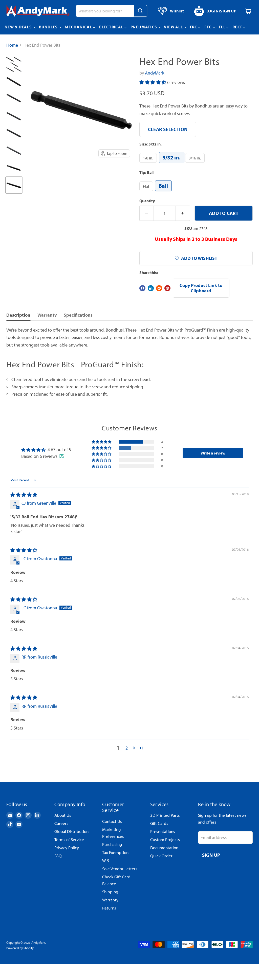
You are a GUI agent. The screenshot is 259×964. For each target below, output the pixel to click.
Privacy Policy (66, 847)
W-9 (105, 860)
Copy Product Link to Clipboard (201, 288)
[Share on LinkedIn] (151, 288)
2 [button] (126, 748)
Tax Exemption (115, 852)
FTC (208, 26)
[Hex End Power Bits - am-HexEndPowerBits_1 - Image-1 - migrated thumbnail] (14, 64)
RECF (237, 26)
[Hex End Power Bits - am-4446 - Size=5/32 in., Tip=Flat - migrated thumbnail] (14, 133)
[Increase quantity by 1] (183, 213)
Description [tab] (18, 315)
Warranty (110, 899)
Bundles (49, 26)
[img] (23, 495)
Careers (61, 823)
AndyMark (154, 73)
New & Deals (19, 26)
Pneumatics (144, 26)
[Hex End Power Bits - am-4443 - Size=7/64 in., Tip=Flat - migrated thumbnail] (14, 82)
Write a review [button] (213, 453)
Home (12, 45)
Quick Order (161, 855)
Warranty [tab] (47, 315)
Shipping (110, 891)
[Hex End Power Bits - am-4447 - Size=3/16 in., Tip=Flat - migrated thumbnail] (14, 150)
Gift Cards (159, 823)
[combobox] (105, 11)
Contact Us (112, 821)
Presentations (162, 831)
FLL (222, 26)
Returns (109, 908)
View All (174, 26)
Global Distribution (71, 831)
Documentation (164, 847)
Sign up (211, 855)
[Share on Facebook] (142, 288)
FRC (194, 26)
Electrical (111, 26)
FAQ (58, 855)
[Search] (140, 11)
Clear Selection (168, 129)
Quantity (147, 200)
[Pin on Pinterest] (167, 288)
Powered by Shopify (20, 948)
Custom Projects (165, 839)
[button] (153, 82)
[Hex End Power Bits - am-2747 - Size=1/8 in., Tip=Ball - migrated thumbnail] (14, 168)
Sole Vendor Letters (119, 868)
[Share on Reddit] (159, 288)
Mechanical (79, 26)
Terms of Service (69, 839)
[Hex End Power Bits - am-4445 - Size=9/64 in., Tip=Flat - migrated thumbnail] (14, 116)
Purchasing (112, 844)
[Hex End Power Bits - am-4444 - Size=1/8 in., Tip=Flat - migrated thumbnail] (14, 99)
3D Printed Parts (165, 815)
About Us (62, 815)
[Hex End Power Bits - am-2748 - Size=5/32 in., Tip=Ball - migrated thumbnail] (14, 185)
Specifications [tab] (78, 315)
